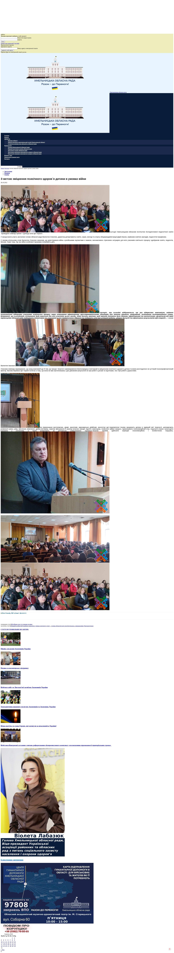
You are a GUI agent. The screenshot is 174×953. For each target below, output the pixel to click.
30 (15, 946)
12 (6, 942)
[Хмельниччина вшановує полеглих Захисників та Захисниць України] (10, 703)
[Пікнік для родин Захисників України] (10, 645)
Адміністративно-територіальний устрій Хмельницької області (26, 142)
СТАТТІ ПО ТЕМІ (7, 629)
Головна (6, 135)
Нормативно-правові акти (11, 157)
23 (15, 944)
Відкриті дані (8, 155)
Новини (6, 137)
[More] (40, 616)
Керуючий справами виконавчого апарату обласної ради (25, 154)
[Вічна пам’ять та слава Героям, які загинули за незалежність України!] (10, 722)
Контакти (7, 159)
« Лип (2, 950)
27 (8, 946)
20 (8, 944)
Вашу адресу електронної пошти (27, 48)
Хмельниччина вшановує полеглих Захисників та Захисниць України (28, 707)
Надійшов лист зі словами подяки (21, 624)
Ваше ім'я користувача (24, 38)
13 (8, 942)
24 (1, 946)
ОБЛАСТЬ (7, 139)
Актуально (6, 168)
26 (6, 946)
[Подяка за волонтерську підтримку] (10, 664)
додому (2, 168)
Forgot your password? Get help (10, 43)
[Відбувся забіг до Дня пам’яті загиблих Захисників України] (10, 684)
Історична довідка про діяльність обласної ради (22, 144)
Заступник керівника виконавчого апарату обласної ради (25, 152)
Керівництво (8, 145)
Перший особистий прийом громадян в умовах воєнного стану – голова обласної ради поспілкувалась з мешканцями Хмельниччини (52, 626)
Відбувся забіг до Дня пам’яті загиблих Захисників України (24, 687)
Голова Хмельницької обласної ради (19, 147)
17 (1, 944)
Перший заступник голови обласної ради (20, 149)
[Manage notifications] (169, 949)
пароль (19, 39)
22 (12, 944)
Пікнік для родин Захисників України (16, 649)
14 (10, 942)
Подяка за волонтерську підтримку (15, 668)
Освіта (6, 175)
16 (15, 942)
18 (4, 944)
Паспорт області (12, 140)
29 (12, 946)
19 (6, 944)
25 (4, 946)
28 (10, 946)
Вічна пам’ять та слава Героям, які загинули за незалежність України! (28, 726)
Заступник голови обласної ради (17, 150)
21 (10, 944)
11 (4, 942)
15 (12, 942)
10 (1, 942)
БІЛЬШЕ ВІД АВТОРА (21, 629)
